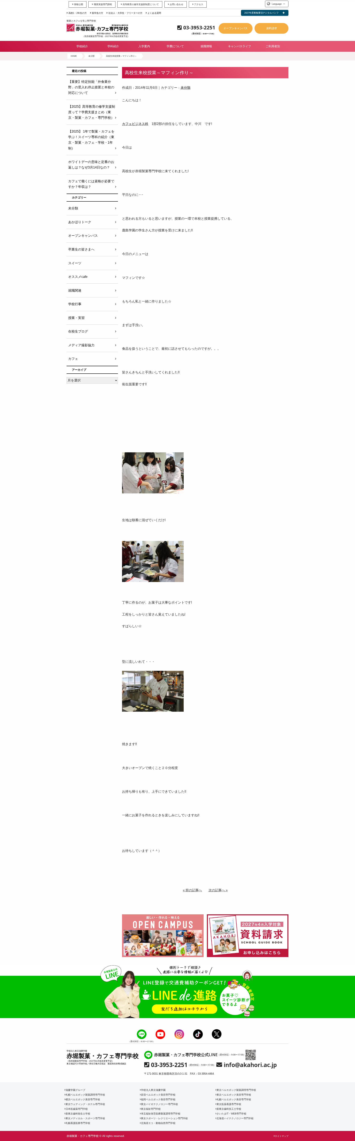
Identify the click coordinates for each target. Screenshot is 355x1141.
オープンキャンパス (236, 28)
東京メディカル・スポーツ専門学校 (85, 1118)
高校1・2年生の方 (77, 13)
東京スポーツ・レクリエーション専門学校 (164, 1118)
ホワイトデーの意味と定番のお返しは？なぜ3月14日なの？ (91, 164)
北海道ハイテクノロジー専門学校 (235, 1118)
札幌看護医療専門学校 (78, 1123)
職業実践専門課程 (103, 4)
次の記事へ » (218, 890)
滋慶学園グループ (75, 1090)
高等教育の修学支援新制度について (141, 4)
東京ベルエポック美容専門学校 (234, 1095)
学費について (175, 46)
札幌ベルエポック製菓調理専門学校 (85, 1095)
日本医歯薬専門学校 (77, 1109)
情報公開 (78, 4)
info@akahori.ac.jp (250, 1065)
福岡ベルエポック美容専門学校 (158, 1099)
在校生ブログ (78, 331)
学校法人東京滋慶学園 (153, 1090)
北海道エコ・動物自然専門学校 (158, 1123)
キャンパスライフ (239, 46)
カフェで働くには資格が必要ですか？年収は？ (91, 183)
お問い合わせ (176, 4)
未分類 (185, 87)
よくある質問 (154, 13)
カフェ (73, 358)
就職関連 (74, 290)
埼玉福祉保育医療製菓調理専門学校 (160, 1113)
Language (277, 4)
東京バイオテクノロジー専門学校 (159, 1104)
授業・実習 (76, 318)
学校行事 (74, 304)
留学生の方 (97, 13)
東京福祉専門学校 (151, 1109)
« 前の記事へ (192, 890)
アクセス (198, 4)
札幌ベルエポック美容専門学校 (234, 1099)
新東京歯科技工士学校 (229, 1109)
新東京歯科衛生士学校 (78, 1113)
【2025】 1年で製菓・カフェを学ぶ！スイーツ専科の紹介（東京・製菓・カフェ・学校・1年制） (91, 140)
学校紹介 (82, 46)
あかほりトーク (79, 222)
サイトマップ (281, 1136)
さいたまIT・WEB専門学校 (231, 1113)
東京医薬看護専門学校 (229, 1104)
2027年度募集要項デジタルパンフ (261, 13)
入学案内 (144, 46)
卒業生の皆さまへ (81, 249)
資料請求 (271, 28)
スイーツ (74, 263)
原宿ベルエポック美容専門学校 (158, 1095)
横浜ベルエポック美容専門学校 (83, 1099)
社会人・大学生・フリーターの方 (125, 13)
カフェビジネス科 (135, 124)
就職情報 (206, 46)
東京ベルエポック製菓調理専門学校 (236, 1090)
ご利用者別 (273, 46)
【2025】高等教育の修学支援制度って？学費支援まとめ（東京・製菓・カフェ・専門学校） (91, 112)
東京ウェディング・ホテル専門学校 (85, 1104)
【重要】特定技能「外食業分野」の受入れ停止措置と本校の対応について (91, 87)
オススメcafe (78, 276)
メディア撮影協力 (81, 345)
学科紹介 (113, 46)
